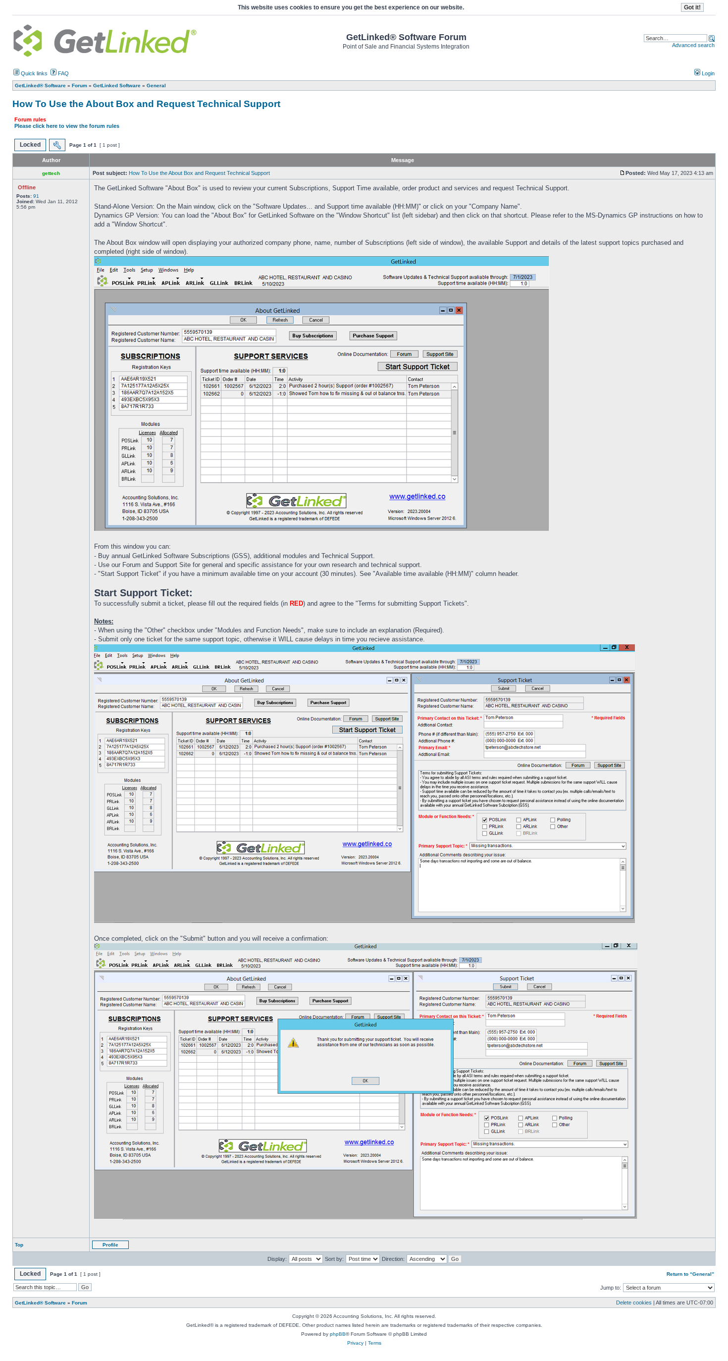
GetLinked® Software (40, 1302)
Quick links (33, 73)
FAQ (62, 73)
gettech (51, 173)
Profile (110, 1245)
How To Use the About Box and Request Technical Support (146, 104)
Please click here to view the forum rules (66, 126)
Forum (79, 1302)
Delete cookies (634, 1302)
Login (707, 73)
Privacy (355, 1343)
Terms (374, 1343)
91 (36, 196)
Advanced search (693, 45)
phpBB (338, 1334)
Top (19, 1245)
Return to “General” (690, 1274)
